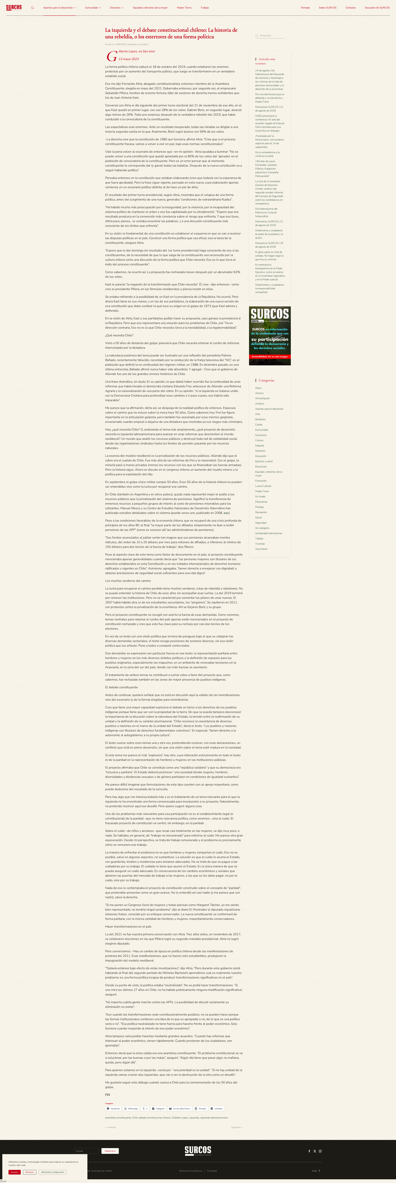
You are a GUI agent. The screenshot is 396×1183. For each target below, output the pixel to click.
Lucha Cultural (263, 486)
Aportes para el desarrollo (269, 409)
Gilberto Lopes (180, 1117)
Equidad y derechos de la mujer (150, 7)
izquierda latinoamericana (214, 1117)
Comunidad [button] (91, 7)
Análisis (144, 44)
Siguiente (235, 1127)
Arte (257, 414)
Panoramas (261, 502)
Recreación (261, 512)
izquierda (194, 1117)
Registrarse (110, 1151)
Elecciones (261, 466)
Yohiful (108, 1170)
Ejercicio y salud (264, 461)
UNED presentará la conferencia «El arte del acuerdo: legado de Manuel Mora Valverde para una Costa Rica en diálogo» (269, 123)
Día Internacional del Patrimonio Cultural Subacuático (266, 212)
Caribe (258, 424)
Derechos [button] (115, 7)
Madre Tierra (184, 7)
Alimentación (262, 398)
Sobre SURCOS (327, 7)
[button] (32, 7)
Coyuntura (260, 435)
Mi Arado (260, 496)
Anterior (112, 1127)
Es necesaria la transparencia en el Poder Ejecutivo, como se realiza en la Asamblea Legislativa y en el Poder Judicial (270, 272)
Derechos (260, 451)
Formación (261, 481)
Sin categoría (262, 528)
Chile (135, 1117)
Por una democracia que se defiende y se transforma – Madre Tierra (269, 98)
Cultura (259, 440)
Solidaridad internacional (268, 533)
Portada (305, 7)
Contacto (351, 7)
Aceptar (14, 1172)
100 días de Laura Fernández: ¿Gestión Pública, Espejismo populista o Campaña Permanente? (266, 169)
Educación (260, 456)
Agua (258, 388)
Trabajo (205, 7)
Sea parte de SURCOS (377, 7)
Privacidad (212, 1170)
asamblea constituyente (118, 1117)
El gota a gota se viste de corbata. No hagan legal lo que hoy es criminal (269, 255)
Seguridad (260, 523)
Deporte (259, 445)
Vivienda (260, 544)
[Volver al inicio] (14, 7)
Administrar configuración (52, 1172)
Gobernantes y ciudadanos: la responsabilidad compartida (270, 288)
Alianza (259, 393)
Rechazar (30, 1172)
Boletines (260, 419)
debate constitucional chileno (155, 1117)
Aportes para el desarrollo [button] (58, 7)
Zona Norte (261, 549)
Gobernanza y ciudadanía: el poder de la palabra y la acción (269, 234)
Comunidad (261, 430)
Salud (258, 517)
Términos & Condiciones (190, 1170)
